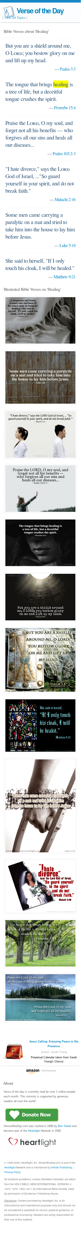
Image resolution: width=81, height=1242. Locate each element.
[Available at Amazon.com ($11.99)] (14, 1051)
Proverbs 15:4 (64, 108)
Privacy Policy (12, 1172)
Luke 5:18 (67, 245)
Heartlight (34, 1130)
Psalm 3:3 (67, 69)
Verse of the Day (40, 10)
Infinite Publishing (61, 1167)
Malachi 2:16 (65, 199)
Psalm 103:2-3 (64, 153)
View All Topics (15, 17)
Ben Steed (64, 1126)
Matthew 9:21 (64, 277)
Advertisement (48, 1070)
